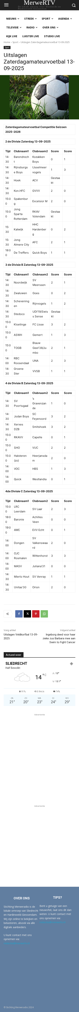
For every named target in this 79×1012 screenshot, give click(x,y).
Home (7, 42)
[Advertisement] (39, 756)
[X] (27, 614)
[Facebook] (19, 614)
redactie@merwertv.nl (17, 943)
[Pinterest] (36, 614)
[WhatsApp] (44, 614)
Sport (15, 42)
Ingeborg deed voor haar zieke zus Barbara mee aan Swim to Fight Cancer (59, 638)
